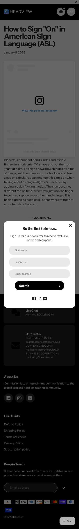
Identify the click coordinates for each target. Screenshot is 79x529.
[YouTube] (45, 298)
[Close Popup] (70, 225)
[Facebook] (34, 298)
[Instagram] (39, 298)
